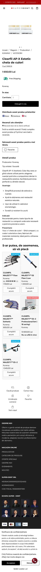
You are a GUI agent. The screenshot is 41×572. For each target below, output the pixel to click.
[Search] (32, 8)
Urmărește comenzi (12, 400)
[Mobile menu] (4, 8)
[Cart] (37, 8)
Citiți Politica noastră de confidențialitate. (19, 554)
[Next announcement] (37, 2)
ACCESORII (17, 53)
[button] (10, 149)
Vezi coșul (13, 410)
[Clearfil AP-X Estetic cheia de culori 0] (20, 30)
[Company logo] (20, 8)
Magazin (13, 50)
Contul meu (28, 391)
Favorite (28, 399)
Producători (25, 50)
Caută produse (12, 391)
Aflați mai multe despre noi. (13, 557)
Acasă (5, 50)
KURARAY (6, 53)
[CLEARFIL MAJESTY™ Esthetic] (11, 304)
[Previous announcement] (4, 2)
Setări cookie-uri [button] (21, 569)
